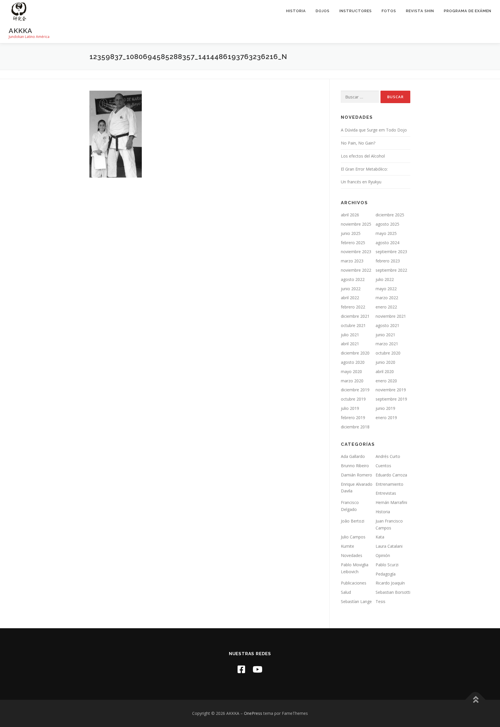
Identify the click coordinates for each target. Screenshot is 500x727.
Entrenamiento (389, 484)
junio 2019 (385, 408)
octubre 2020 (388, 353)
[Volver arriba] (475, 700)
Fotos (389, 11)
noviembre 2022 (356, 270)
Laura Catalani (389, 546)
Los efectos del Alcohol (363, 156)
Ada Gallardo (353, 456)
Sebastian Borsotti (393, 592)
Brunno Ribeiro (355, 465)
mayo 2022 (386, 288)
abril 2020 (385, 371)
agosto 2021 (387, 325)
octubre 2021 (353, 325)
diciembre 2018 (355, 427)
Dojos (323, 11)
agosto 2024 (387, 242)
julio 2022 (385, 279)
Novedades (351, 555)
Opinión (383, 555)
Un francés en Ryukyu (361, 182)
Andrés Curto (388, 456)
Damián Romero (356, 475)
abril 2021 (350, 343)
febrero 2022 (353, 307)
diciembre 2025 (390, 215)
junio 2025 (351, 233)
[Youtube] (257, 669)
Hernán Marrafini (391, 502)
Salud (346, 592)
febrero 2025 (353, 242)
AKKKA (20, 30)
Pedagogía (386, 574)
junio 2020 (385, 362)
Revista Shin (420, 11)
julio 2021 (350, 334)
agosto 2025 (387, 224)
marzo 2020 (352, 380)
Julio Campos (353, 537)
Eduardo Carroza (391, 475)
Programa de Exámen (467, 11)
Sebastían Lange (356, 601)
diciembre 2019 (355, 389)
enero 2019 (386, 417)
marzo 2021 (387, 343)
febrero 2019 (353, 417)
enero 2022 (386, 307)
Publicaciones (353, 583)
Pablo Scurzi (387, 564)
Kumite (347, 546)
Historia (296, 11)
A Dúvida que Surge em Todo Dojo (374, 130)
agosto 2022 (353, 279)
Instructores (355, 11)
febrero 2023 (388, 261)
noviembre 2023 (356, 251)
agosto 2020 (353, 362)
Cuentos (383, 465)
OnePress (253, 713)
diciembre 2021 (355, 316)
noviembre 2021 (391, 316)
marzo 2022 (387, 297)
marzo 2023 (352, 261)
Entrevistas (386, 493)
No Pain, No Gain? (358, 143)
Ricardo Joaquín (390, 583)
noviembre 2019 (391, 389)
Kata (380, 537)
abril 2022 (350, 297)
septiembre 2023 (391, 251)
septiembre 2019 (391, 399)
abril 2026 (350, 215)
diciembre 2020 (355, 353)
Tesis (380, 601)
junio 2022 (351, 288)
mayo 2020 (351, 371)
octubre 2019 (353, 399)
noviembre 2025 (356, 224)
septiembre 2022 (391, 270)
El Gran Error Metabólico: (364, 169)
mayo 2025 (386, 233)
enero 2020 (386, 380)
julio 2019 (350, 408)
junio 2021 (385, 334)
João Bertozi (352, 521)
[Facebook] (241, 669)
